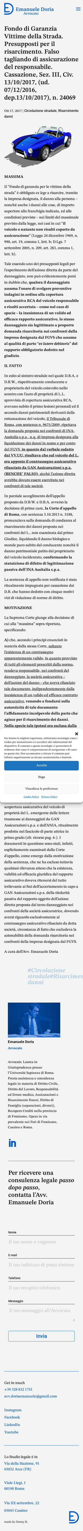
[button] (76, 734)
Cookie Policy (31, 796)
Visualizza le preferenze (41, 788)
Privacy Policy (49, 796)
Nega (41, 777)
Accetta (41, 765)
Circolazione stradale (40, 111)
